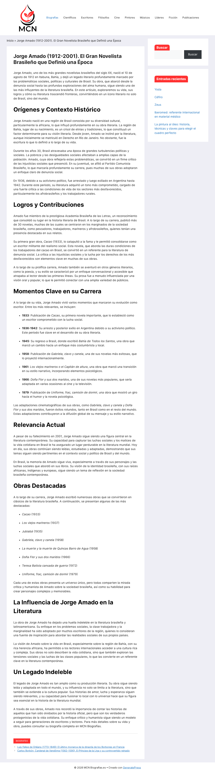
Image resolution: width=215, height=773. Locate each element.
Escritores (87, 17)
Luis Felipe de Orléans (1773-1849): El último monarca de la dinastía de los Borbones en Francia (70, 746)
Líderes (159, 17)
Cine (117, 17)
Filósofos (103, 17)
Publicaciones (190, 17)
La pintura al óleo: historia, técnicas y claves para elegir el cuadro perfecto (175, 129)
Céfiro (159, 97)
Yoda (158, 89)
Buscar (162, 47)
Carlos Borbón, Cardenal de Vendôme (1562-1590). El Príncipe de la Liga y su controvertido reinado (73, 750)
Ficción (173, 17)
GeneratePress (132, 767)
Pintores (130, 17)
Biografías (52, 17)
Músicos (145, 17)
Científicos (69, 17)
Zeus (158, 104)
